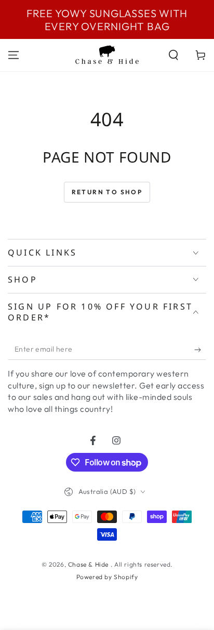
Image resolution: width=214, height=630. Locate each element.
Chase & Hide (89, 564)
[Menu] (13, 55)
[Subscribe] (200, 349)
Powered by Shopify (107, 577)
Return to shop (107, 192)
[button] (173, 55)
